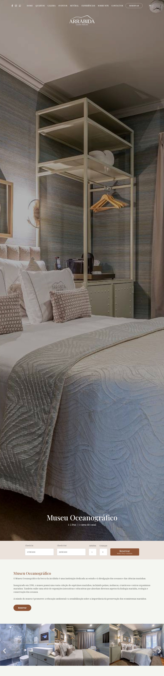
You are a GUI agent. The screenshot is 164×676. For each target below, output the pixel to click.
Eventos (62, 5)
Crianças (103, 545)
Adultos (92, 545)
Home (30, 5)
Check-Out (61, 545)
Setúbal (74, 5)
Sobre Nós (103, 5)
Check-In (29, 545)
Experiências (88, 5)
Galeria (51, 5)
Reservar (134, 5)
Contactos (117, 5)
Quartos (40, 5)
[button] (4, 651)
